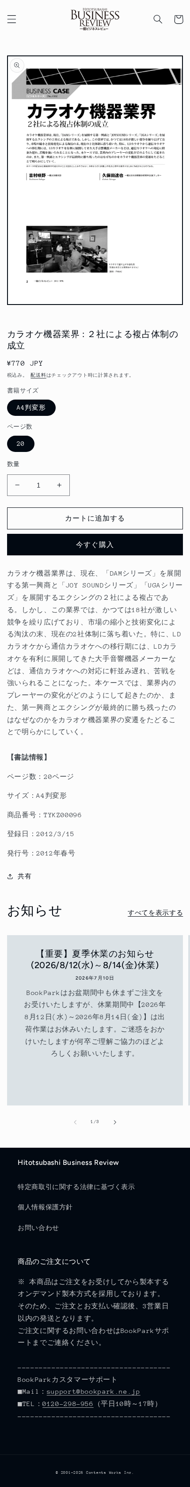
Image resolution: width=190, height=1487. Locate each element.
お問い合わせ (38, 1227)
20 (21, 443)
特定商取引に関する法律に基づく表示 (76, 1186)
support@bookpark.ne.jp (94, 1391)
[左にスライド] (75, 1122)
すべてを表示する (155, 912)
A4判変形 (31, 407)
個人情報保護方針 (45, 1207)
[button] (11, 19)
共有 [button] (24, 876)
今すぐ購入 (95, 544)
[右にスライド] (115, 1122)
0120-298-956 (68, 1403)
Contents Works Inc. (110, 1472)
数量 (13, 464)
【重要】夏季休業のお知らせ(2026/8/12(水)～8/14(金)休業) (95, 959)
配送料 (38, 375)
